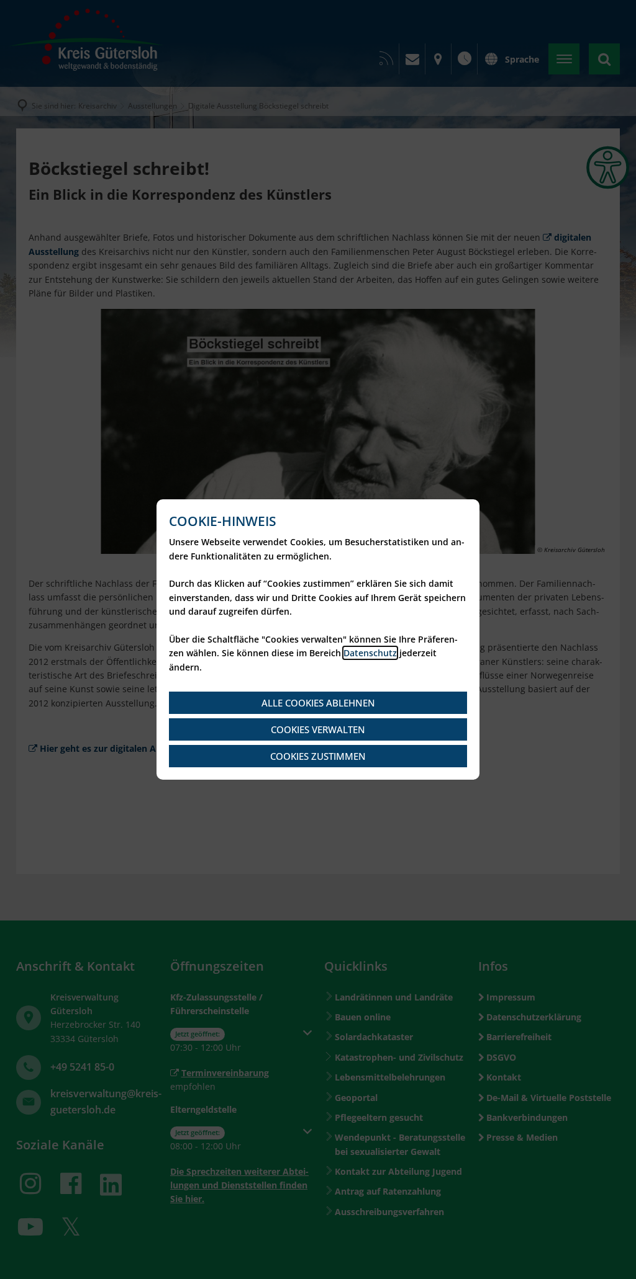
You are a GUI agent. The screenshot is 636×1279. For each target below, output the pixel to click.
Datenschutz (370, 653)
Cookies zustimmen (318, 756)
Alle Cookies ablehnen (318, 703)
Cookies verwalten (318, 729)
